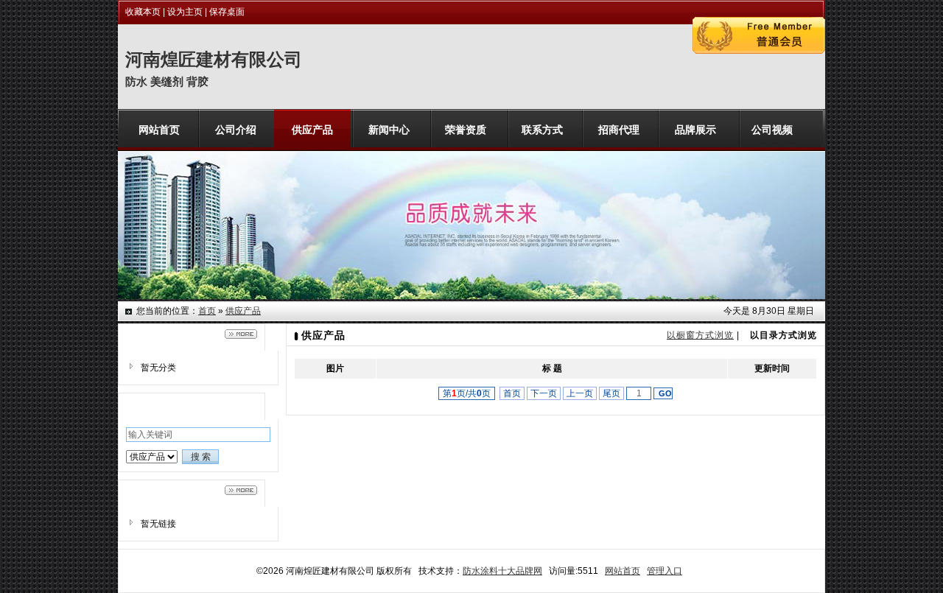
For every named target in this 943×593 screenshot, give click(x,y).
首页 (207, 311)
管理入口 (664, 571)
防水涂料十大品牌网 (502, 571)
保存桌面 (227, 12)
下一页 (543, 393)
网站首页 (622, 571)
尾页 (611, 393)
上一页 (579, 393)
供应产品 (243, 311)
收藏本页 (143, 12)
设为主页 (185, 12)
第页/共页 (467, 393)
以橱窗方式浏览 (700, 335)
